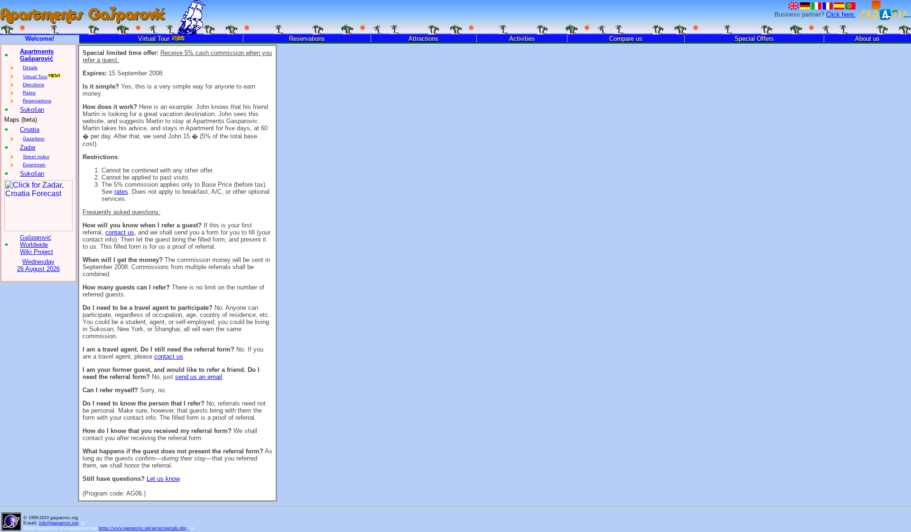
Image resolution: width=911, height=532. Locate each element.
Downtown (34, 164)
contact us (119, 232)
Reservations (37, 100)
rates (121, 191)
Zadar (28, 147)
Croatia (29, 129)
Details (30, 67)
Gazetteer (34, 138)
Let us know (163, 478)
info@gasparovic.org (58, 522)
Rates (29, 92)
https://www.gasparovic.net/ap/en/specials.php (142, 528)
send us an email (198, 376)
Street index (36, 156)
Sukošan (32, 109)
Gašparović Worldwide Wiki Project (36, 244)
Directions (33, 84)
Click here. (840, 14)
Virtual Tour (35, 76)
